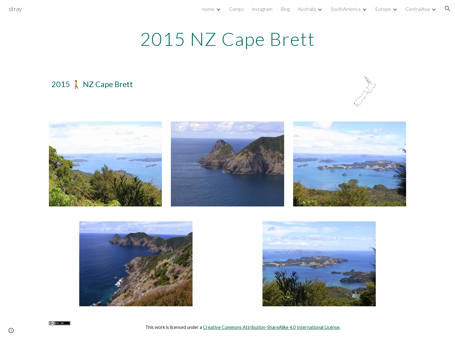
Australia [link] (307, 9)
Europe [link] (383, 9)
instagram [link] (262, 9)
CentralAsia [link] (417, 9)
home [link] (208, 9)
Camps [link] (236, 9)
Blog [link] (285, 9)
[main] (227, 38)
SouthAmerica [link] (346, 9)
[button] (447, 8)
